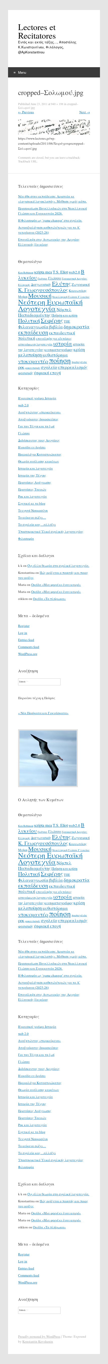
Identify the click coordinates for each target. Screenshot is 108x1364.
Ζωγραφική (81, 284)
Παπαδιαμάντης (34, 315)
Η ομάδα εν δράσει (31, 447)
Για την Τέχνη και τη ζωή (36, 426)
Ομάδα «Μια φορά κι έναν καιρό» (56, 584)
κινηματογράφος (58, 349)
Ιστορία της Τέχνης (32, 475)
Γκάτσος (42, 278)
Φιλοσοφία (26, 538)
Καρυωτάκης (78, 291)
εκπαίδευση (33, 332)
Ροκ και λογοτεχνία (32, 496)
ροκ (21, 367)
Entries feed (26, 640)
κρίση (79, 349)
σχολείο (49, 367)
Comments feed (28, 647)
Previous (26, 112)
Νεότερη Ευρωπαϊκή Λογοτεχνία (50, 305)
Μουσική (39, 295)
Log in (22, 632)
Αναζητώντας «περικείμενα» (39, 412)
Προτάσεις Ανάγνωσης (34, 482)
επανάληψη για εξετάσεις (54, 338)
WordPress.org (27, 654)
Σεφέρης (52, 320)
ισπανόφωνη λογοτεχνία (35, 344)
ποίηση (60, 360)
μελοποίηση (30, 354)
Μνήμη (22, 297)
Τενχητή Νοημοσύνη (33, 510)
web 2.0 (23, 405)
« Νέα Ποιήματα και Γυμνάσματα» (43, 713)
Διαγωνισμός (41, 284)
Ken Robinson (25, 272)
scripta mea (43, 272)
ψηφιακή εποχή (47, 373)
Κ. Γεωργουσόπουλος (43, 289)
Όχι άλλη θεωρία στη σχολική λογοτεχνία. (58, 565)
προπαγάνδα (79, 362)
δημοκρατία (76, 326)
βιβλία (56, 327)
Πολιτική (29, 320)
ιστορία (62, 343)
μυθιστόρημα (55, 355)
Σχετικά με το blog (31, 503)
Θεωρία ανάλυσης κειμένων (38, 461)
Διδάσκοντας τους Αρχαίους (39, 440)
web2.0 (74, 272)
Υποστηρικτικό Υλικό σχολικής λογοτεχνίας (50, 531)
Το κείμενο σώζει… (32, 517)
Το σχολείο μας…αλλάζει (37, 524)
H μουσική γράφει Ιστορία (37, 398)
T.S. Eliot (60, 272)
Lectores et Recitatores (37, 31)
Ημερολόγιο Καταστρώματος (40, 454)
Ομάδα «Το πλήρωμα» (49, 598)
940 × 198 (57, 104)
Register (23, 625)
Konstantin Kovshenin (37, 1341)
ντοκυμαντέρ (33, 361)
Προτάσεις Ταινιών (32, 489)
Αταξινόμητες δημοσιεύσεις (38, 419)
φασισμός (25, 373)
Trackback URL (27, 161)
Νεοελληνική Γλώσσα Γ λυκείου (70, 297)
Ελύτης (61, 284)
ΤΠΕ (67, 321)
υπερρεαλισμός (72, 367)
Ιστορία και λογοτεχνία (35, 468)
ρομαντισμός (32, 368)
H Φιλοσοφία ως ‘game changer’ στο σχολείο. (50, 220)
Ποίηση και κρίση (64, 315)
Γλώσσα (54, 278)
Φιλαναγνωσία (33, 327)
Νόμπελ (64, 309)
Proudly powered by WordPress (39, 1336)
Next (84, 112)
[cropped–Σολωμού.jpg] (54, 133)
